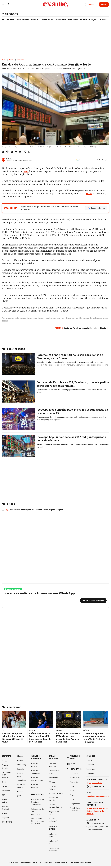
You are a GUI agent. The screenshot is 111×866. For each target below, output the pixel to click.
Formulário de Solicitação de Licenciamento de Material (97, 811)
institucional (13, 862)
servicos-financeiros (67, 318)
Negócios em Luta (54, 812)
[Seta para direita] (105, 19)
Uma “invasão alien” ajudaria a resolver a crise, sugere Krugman (36, 510)
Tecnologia (21, 780)
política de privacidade (58, 862)
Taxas (5, 321)
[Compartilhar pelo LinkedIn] (11, 151)
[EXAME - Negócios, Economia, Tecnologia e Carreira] (55, 4)
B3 (80, 318)
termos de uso (25, 862)
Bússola (52, 782)
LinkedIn (90, 765)
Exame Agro (20, 774)
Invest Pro (61, 19)
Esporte (20, 769)
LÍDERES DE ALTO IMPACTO (6, 775)
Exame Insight (4, 800)
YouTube (90, 760)
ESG (3, 795)
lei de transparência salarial (80, 862)
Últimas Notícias (5, 766)
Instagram (91, 769)
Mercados (10, 14)
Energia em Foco (56, 793)
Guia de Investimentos (27, 19)
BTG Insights (8, 19)
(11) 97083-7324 (97, 823)
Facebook (90, 773)
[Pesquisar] (8, 4)
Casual (20, 760)
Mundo (20, 756)
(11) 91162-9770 (97, 786)
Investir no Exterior (53, 799)
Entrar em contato (94, 783)
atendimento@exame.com (98, 796)
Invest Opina (47, 19)
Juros (104, 318)
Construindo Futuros (54, 787)
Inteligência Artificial (6, 807)
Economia (6, 791)
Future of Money (21, 786)
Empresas (32, 318)
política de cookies (40, 862)
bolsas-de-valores (91, 318)
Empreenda (75, 804)
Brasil (4, 782)
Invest (11, 60)
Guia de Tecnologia (35, 772)
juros (26, 171)
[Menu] (3, 4)
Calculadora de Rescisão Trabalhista (37, 802)
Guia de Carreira (34, 786)
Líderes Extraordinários (55, 806)
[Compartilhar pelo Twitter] (20, 151)
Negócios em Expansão (54, 849)
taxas (89, 193)
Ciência (20, 792)
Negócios (5, 818)
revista (74, 764)
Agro (72, 799)
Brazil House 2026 (54, 772)
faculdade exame (75, 757)
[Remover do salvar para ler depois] (29, 151)
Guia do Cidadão (34, 765)
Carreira (5, 786)
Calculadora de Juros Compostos (37, 811)
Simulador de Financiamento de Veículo (37, 821)
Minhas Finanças (88, 19)
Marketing (21, 765)
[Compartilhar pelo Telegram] (16, 151)
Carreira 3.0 (75, 778)
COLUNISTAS (7, 822)
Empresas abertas (47, 318)
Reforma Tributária (53, 765)
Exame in (74, 773)
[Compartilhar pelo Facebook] (7, 151)
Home (4, 60)
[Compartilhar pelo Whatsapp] (3, 151)
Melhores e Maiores (53, 835)
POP (19, 796)
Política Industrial (53, 819)
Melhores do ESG (54, 842)
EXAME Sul (53, 778)
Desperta (74, 782)
